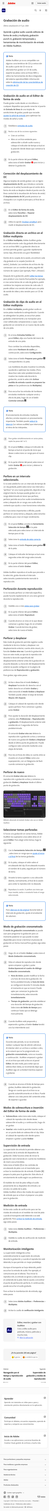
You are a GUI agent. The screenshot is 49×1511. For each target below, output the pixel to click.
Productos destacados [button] (11, 1485)
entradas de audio (25, 125)
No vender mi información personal (13, 1507)
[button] (32, 3)
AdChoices (30, 1507)
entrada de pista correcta (30, 539)
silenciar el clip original (19, 910)
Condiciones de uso (9, 1504)
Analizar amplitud (29, 222)
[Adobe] (11, 3)
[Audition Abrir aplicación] (46, 10)
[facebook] (5, 1497)
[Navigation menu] (3, 3)
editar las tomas (36, 276)
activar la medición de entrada (29, 1218)
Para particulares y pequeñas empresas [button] (17, 1459)
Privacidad (35, 1501)
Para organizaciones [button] (10, 1470)
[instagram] (9, 1497)
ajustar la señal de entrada (14, 115)
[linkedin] (17, 1497)
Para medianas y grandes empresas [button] (16, 1464)
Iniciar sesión (41, 3)
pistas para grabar (31, 606)
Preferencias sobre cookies (23, 1504)
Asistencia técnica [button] (9, 1475)
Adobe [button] (6, 1480)
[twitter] (13, 1497)
